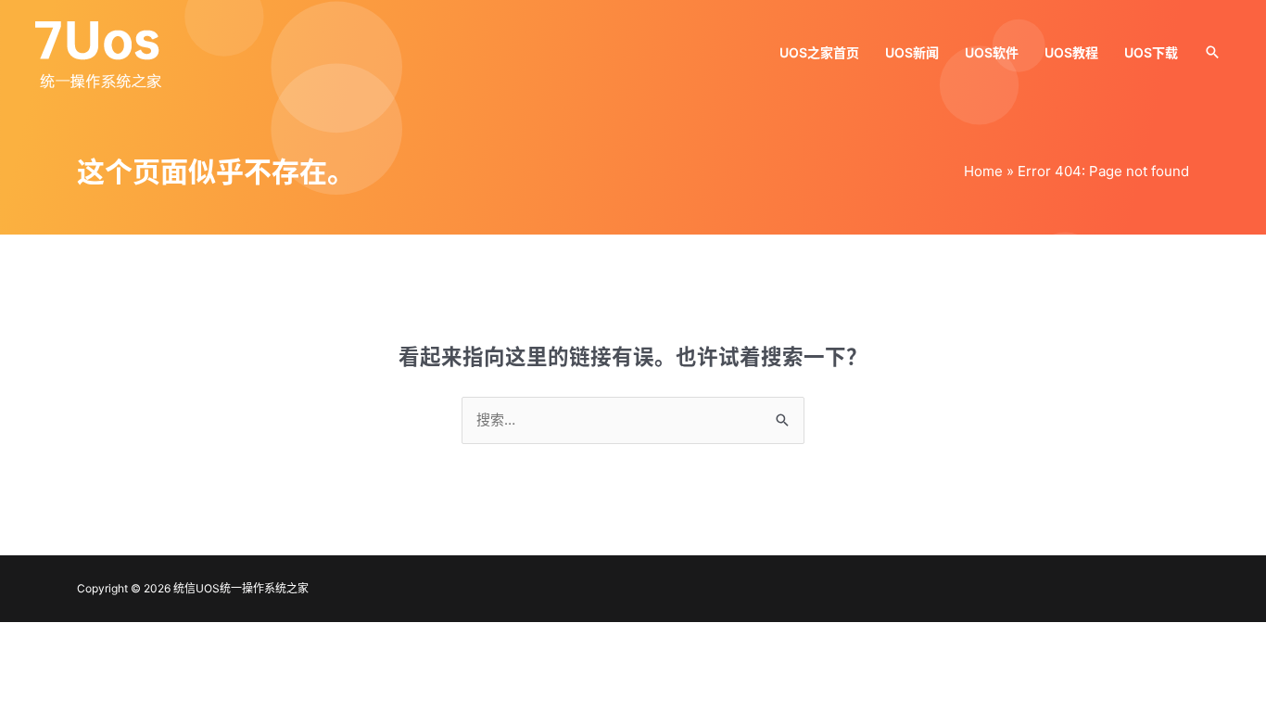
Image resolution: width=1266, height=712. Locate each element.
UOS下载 (1151, 52)
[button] (1212, 52)
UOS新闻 (912, 52)
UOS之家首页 (819, 52)
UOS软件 (992, 52)
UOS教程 (1071, 52)
